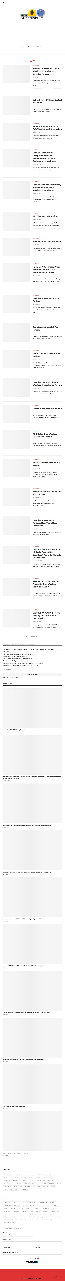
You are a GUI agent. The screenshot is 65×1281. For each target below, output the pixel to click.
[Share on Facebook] (45, 88)
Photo (18, 1183)
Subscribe (57, 1277)
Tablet (53, 1186)
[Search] (61, 2)
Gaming (28, 1208)
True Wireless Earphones (10, 1219)
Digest (53, 1175)
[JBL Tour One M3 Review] (16, 221)
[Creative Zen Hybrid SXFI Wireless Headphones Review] (16, 387)
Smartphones (17, 1186)
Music (31, 1180)
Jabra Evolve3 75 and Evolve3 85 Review (15, 1153)
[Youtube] (34, 50)
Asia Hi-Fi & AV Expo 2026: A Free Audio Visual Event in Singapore (23, 966)
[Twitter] (30, 50)
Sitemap (43, 1278)
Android (32, 1202)
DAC (48, 1205)
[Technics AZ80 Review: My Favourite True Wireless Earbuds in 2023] (16, 587)
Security (43, 1183)
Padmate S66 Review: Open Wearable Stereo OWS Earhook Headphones (46, 270)
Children (33, 1205)
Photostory (50, 1214)
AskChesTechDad (8, 1175)
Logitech (46, 1211)
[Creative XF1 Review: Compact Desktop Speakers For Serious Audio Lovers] (32, 803)
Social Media (49, 1217)
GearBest (36, 1208)
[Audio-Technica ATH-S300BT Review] (16, 359)
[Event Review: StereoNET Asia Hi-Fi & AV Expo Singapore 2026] (32, 897)
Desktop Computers (42, 1175)
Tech (58, 1217)
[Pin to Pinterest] (48, 88)
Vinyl (17, 1189)
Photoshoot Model (39, 1214)
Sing (59, 1183)
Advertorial (16, 1202)
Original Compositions (16, 1214)
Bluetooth (24, 1205)
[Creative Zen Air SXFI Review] (16, 414)
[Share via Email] (52, 88)
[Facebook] (25, 1272)
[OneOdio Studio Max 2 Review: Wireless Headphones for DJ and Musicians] (32, 991)
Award (16, 1205)
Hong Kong (7, 1211)
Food (5, 1177)
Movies (24, 1180)
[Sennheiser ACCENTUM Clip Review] (32, 708)
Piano (6, 1217)
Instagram (16, 1211)
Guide (53, 1208)
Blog (18, 1175)
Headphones (14, 1177)
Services (52, 1183)
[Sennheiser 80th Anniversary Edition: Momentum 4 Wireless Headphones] (16, 190)
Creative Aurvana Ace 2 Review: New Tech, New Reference (45, 523)
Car (32, 1175)
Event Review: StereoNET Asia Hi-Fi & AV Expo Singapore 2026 (22, 919)
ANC (24, 1202)
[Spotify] (37, 50)
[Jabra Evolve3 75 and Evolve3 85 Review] (16, 105)
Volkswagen (39, 1219)
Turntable (23, 1219)
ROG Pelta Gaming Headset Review (14, 1106)
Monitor (16, 1180)
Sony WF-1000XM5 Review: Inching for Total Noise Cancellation (46, 616)
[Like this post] (43, 88)
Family (13, 1208)
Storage (45, 1186)
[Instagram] (32, 50)
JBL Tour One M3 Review (45, 216)
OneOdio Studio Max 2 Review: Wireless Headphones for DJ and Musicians (26, 1012)
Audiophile (7, 1205)
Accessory (7, 1202)
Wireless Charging (9, 1222)
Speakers (36, 1186)
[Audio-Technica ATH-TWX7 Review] (16, 468)
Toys (5, 1189)
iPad (24, 1211)
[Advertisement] (32, 33)
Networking (51, 1180)
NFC (5, 1214)
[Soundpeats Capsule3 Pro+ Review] (16, 332)
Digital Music (57, 1205)
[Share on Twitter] (46, 88)
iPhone (31, 1211)
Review (22, 1217)
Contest (41, 1205)
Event (6, 1208)
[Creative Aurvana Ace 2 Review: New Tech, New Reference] (16, 525)
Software (27, 1186)
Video (31, 1219)
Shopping (39, 1217)
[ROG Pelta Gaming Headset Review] (32, 1084)
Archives (5, 1232)
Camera (25, 1175)
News (6, 1183)
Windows (49, 1219)
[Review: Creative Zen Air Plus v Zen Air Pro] (16, 497)
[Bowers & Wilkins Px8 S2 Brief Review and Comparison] (16, 132)
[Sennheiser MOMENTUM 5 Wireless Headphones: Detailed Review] (16, 74)
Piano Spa (14, 1217)
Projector (35, 1183)
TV (11, 1189)
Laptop (45, 1177)
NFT (12, 1183)
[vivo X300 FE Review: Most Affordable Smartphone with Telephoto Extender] (32, 850)
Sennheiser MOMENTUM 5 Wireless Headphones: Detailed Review (46, 71)
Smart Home (7, 1186)
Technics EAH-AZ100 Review (47, 241)
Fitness (20, 1208)
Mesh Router (55, 1211)
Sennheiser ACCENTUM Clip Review (14, 730)
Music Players (41, 1180)
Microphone (7, 1180)
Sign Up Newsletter (32, 674)
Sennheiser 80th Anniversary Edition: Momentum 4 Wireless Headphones (47, 187)
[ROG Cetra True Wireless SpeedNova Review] (16, 439)
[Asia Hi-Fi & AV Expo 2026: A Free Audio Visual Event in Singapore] (32, 944)
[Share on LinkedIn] (50, 88)
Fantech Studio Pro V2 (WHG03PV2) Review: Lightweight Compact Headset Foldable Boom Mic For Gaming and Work (32, 777)
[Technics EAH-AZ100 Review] (16, 247)
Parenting (28, 1214)
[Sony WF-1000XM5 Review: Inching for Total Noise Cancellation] (16, 618)
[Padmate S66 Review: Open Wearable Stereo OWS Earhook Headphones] (16, 272)
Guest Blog (45, 1208)
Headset (23, 1177)
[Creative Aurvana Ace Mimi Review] (16, 304)
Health (31, 1177)
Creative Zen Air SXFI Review (47, 409)
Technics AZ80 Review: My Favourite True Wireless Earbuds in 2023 (46, 584)
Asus (52, 1202)
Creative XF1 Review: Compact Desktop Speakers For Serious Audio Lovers (27, 825)
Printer (26, 1183)
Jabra (38, 1211)
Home (38, 1177)
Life (53, 1177)
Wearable (25, 1189)
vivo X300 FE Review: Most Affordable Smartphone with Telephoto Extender (27, 872)
